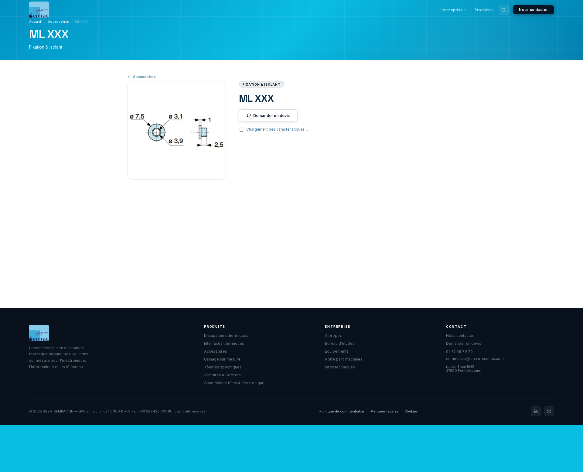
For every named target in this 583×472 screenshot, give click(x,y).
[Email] (549, 411)
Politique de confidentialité (341, 411)
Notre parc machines (344, 359)
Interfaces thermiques (224, 343)
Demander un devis (271, 115)
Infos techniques (340, 367)
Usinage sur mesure (222, 359)
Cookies (411, 411)
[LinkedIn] (535, 411)
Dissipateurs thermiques (226, 335)
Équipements (337, 351)
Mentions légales (384, 411)
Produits (482, 10)
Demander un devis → (267, 274)
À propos (333, 335)
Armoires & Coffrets (222, 375)
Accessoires (58, 22)
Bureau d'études (340, 343)
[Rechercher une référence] (504, 10)
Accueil (35, 22)
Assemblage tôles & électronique (234, 383)
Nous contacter (533, 10)
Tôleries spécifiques (223, 367)
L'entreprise (451, 10)
